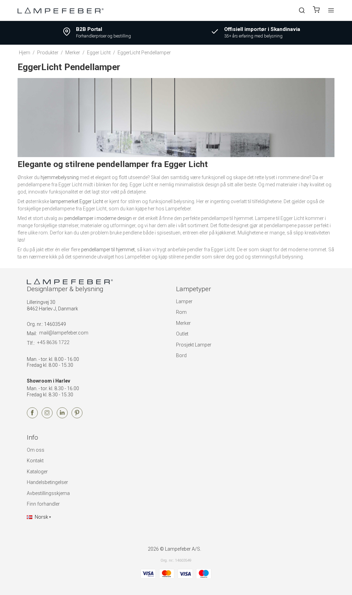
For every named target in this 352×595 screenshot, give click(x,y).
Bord (181, 355)
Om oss (35, 450)
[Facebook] (32, 416)
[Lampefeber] (60, 10)
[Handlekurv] (316, 10)
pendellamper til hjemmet (108, 249)
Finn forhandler (43, 504)
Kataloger (37, 471)
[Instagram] (47, 416)
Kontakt (35, 460)
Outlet (182, 334)
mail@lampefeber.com (63, 332)
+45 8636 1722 (53, 342)
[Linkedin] (62, 416)
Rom (181, 312)
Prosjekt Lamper (193, 345)
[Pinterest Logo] (77, 416)
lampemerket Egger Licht (76, 201)
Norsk (41, 517)
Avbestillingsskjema (48, 493)
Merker (183, 323)
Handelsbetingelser (47, 482)
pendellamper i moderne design (98, 218)
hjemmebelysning (60, 177)
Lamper (184, 301)
